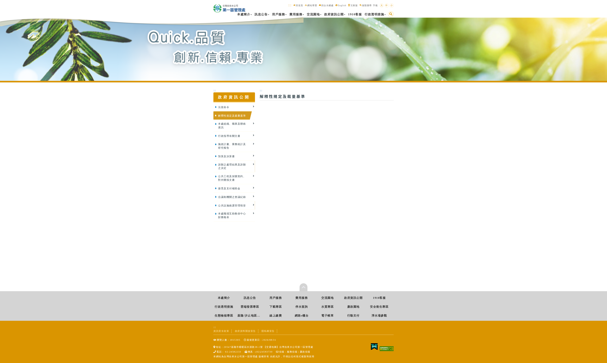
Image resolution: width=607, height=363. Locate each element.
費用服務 (295, 14)
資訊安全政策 (221, 331)
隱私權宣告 (268, 331)
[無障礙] (387, 348)
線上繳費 (276, 315)
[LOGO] (229, 7)
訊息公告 (261, 14)
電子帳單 (327, 315)
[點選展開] (303, 287)
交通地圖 (271, 347)
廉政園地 (353, 306)
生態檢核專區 (224, 315)
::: (290, 5)
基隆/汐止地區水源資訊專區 (249, 315)
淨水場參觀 (379, 315)
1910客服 (355, 14)
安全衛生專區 (379, 306)
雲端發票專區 (250, 306)
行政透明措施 (374, 14)
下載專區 (276, 306)
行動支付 (353, 315)
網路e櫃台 (302, 315)
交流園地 (313, 14)
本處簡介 (243, 14)
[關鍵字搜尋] (391, 14)
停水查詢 (301, 306)
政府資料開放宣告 (245, 331)
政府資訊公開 (334, 14)
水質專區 (327, 306)
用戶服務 (278, 14)
